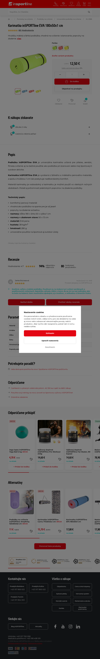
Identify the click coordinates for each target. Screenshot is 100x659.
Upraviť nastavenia (50, 341)
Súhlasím (50, 333)
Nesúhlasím (50, 347)
